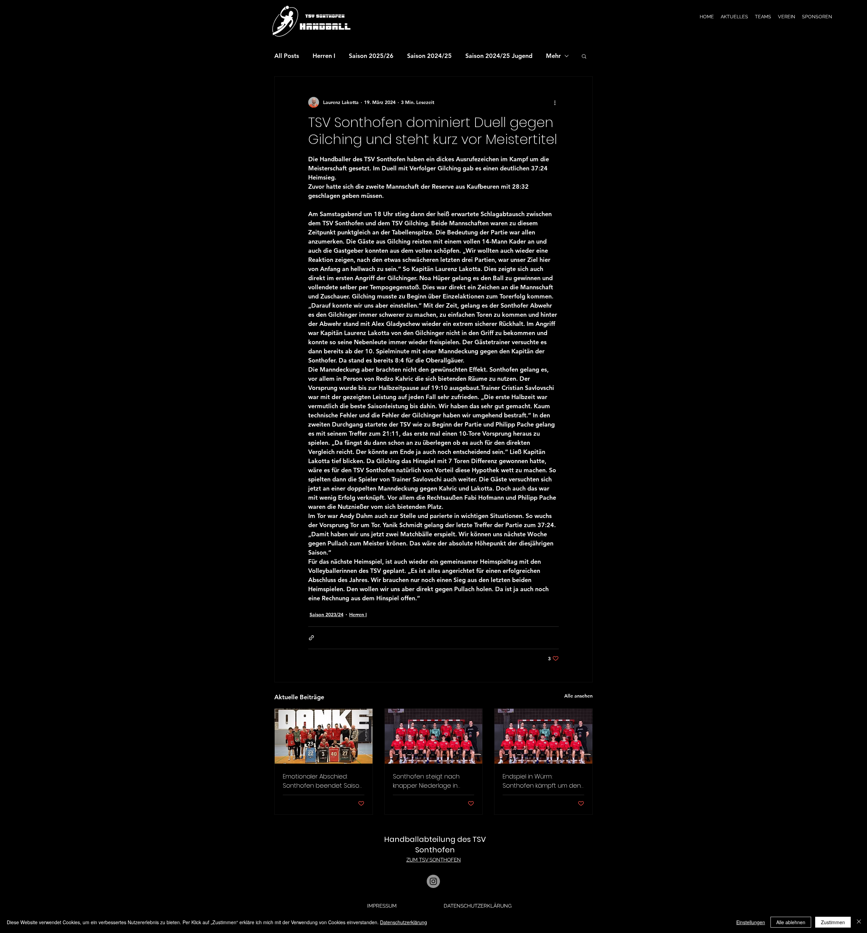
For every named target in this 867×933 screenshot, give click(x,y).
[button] (734, 17)
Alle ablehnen (790, 922)
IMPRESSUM (382, 906)
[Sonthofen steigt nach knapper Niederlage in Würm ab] (434, 736)
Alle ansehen (578, 696)
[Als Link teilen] (311, 638)
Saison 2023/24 (326, 614)
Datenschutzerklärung (403, 922)
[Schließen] (859, 922)
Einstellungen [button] (750, 922)
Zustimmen (833, 922)
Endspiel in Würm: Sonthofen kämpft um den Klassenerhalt (542, 781)
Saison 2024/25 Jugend (498, 56)
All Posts (286, 56)
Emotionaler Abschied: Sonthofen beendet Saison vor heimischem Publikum (323, 781)
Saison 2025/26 (371, 56)
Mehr (553, 56)
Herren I (324, 56)
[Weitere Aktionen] (555, 102)
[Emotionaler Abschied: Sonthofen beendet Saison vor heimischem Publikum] (324, 736)
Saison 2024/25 (429, 56)
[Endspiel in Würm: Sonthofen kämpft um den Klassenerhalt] (543, 736)
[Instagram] (433, 881)
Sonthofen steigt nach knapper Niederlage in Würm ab (426, 781)
